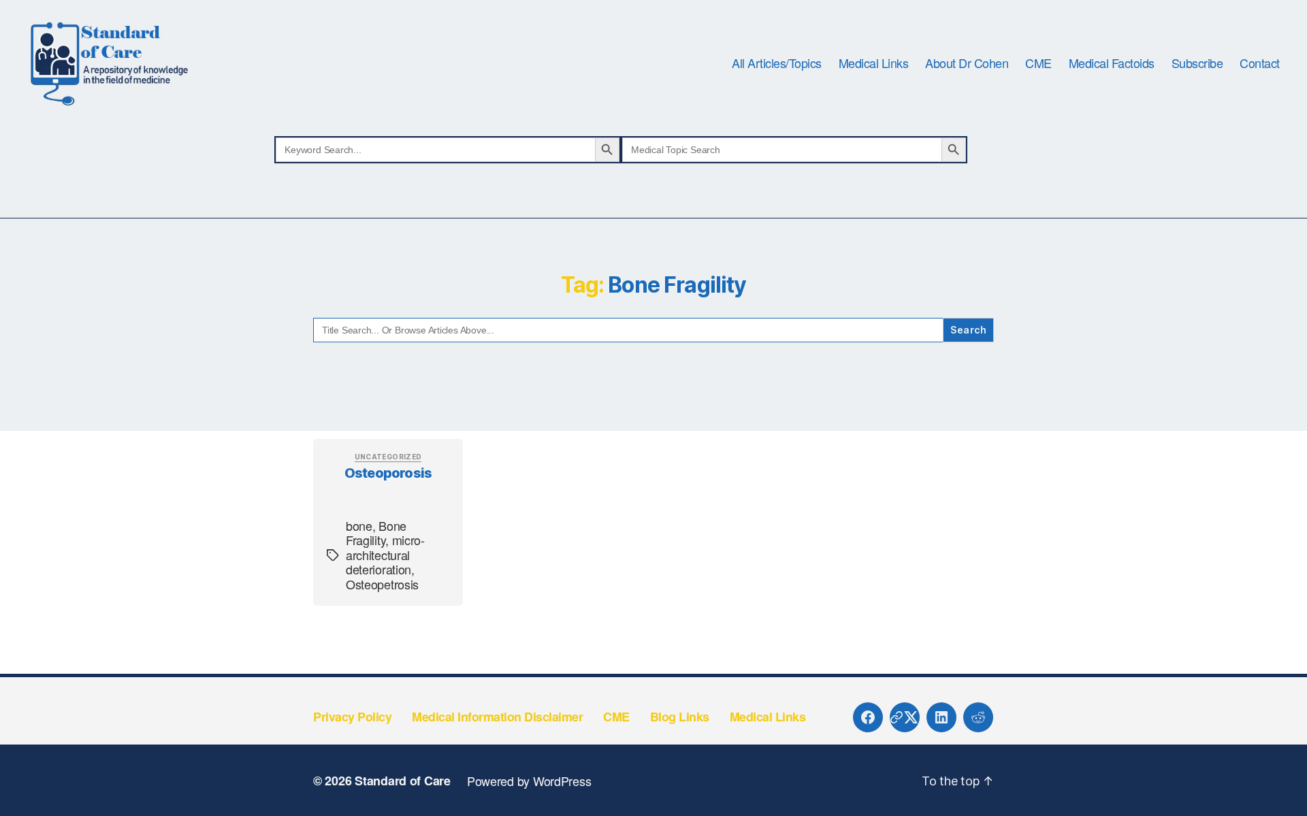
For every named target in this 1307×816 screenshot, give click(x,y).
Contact (1260, 63)
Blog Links (679, 716)
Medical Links (874, 63)
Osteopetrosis (382, 584)
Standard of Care (403, 780)
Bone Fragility (376, 533)
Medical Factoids (1112, 63)
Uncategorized (388, 457)
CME (1038, 63)
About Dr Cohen (966, 63)
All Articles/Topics (777, 63)
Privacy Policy (352, 716)
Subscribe (1197, 63)
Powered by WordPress (529, 780)
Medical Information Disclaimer (497, 716)
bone (359, 525)
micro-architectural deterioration (385, 554)
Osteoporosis (388, 473)
